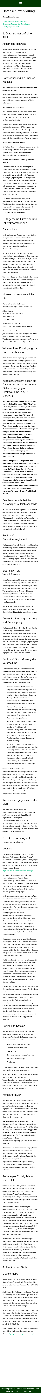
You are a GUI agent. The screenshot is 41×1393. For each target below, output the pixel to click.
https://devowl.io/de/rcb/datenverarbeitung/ (18, 871)
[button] (20, 3)
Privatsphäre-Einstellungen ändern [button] (15, 21)
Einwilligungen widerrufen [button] (11, 27)
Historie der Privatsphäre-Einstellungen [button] (16, 24)
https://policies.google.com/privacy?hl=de (23, 1334)
